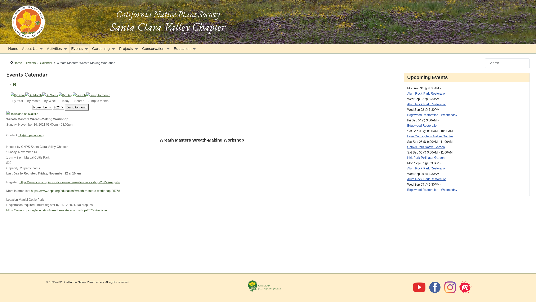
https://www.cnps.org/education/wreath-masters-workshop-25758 (75, 191)
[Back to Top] (528, 294)
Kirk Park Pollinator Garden (426, 157)
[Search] (79, 95)
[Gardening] (112, 49)
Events (77, 49)
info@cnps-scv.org (31, 135)
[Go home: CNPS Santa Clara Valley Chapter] (28, 21)
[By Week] (50, 95)
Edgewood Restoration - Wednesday (432, 115)
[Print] (14, 84)
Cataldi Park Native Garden (426, 147)
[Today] (65, 95)
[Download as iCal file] (22, 113)
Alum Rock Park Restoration (426, 93)
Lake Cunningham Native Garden (430, 136)
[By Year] (18, 95)
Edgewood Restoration (422, 125)
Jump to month (77, 107)
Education (182, 49)
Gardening (101, 49)
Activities (54, 49)
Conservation (153, 49)
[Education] (193, 49)
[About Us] (40, 49)
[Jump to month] (98, 95)
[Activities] (64, 49)
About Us (29, 49)
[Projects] (135, 49)
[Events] (85, 49)
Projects (126, 49)
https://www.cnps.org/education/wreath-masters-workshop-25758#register (69, 182)
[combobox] (507, 63)
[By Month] (33, 95)
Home (13, 49)
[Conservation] (167, 49)
